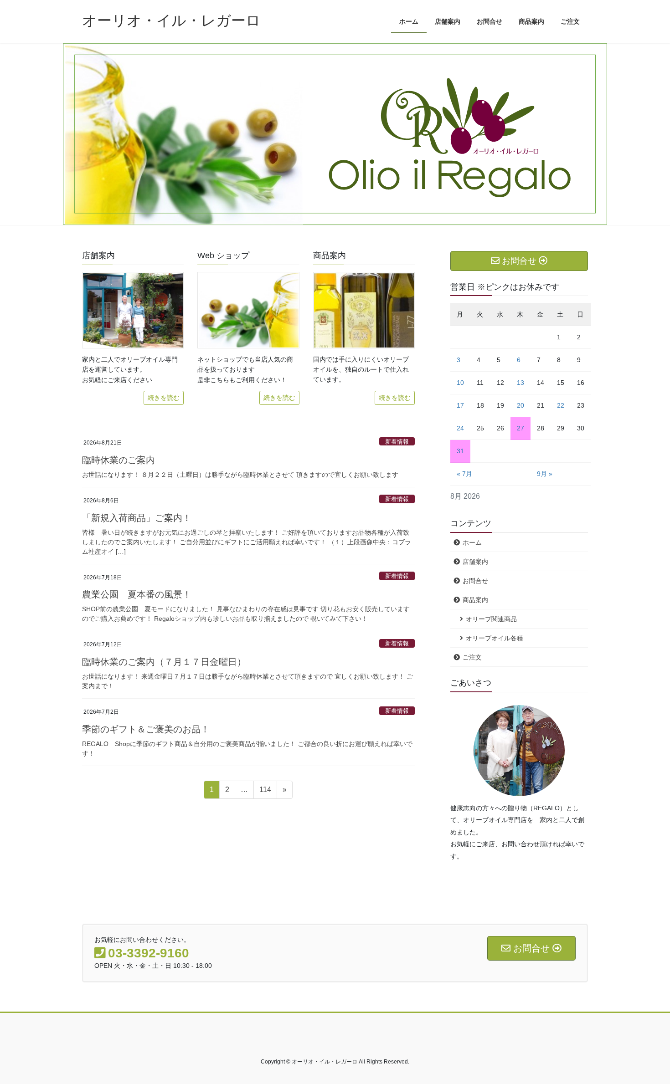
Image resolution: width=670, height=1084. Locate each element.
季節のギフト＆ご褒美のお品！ (146, 729)
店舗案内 (475, 561)
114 (265, 792)
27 (520, 428)
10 (460, 382)
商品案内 (475, 599)
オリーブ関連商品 (491, 619)
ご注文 (472, 657)
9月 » (544, 473)
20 (520, 405)
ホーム (472, 542)
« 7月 (464, 473)
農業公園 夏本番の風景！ (136, 594)
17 (460, 405)
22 (560, 405)
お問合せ (475, 580)
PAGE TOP (646, 1044)
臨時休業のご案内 (118, 460)
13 (520, 382)
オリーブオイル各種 (494, 638)
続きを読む (164, 397)
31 (460, 451)
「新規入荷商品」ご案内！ (136, 518)
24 (460, 428)
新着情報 (397, 441)
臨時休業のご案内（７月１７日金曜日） (164, 662)
